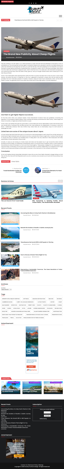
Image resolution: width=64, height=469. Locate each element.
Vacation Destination (13, 382)
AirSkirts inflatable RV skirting (11, 299)
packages (50, 308)
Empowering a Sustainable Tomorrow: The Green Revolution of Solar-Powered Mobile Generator (42, 270)
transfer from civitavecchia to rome (37, 314)
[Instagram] (33, 3)
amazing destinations (38, 299)
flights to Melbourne (49, 305)
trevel (12, 317)
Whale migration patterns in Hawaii (33, 317)
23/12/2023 (35, 273)
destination (22, 305)
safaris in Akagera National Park (20, 311)
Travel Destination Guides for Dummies (12, 171)
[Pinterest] (35, 3)
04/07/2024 (36, 244)
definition (14, 305)
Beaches (51, 299)
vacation (18, 317)
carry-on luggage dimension (25, 302)
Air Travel (6, 51)
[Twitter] (31, 3)
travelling (5, 317)
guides (9, 308)
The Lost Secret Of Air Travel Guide (12, 201)
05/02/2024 (36, 257)
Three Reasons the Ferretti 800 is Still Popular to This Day (37, 242)
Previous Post (18, 168)
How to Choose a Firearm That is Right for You (26, 21)
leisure (29, 308)
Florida (60, 305)
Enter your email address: (47, 409)
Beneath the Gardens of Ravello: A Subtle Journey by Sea (37, 227)
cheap (13, 161)
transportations (57, 314)
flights (17, 161)
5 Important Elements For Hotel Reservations (52, 171)
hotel (23, 308)
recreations (58, 308)
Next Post (45, 168)
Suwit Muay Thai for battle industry (12, 314)
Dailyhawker (5, 305)
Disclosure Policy (33, 465)
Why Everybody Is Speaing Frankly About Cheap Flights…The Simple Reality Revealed (47, 201)
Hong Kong (16, 308)
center (52, 302)
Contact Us (24, 465)
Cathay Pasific (42, 302)
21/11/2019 (19, 57)
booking (59, 299)
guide (3, 308)
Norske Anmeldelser (39, 308)
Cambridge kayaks (7, 302)
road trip (4, 311)
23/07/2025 (36, 229)
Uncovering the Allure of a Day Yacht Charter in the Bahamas (38, 213)
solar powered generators (41, 311)
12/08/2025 (36, 215)
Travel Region (51, 418)
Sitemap (41, 465)
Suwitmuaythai (57, 311)
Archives (3, 288)
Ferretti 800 (31, 305)
